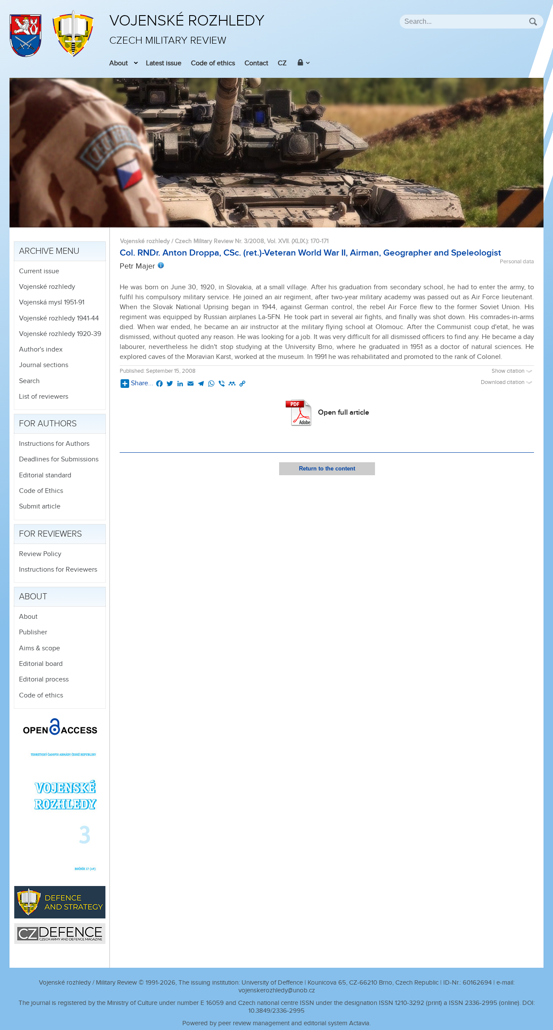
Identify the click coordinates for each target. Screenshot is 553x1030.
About (118, 63)
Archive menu (49, 251)
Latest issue (163, 63)
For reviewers (50, 534)
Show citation (509, 371)
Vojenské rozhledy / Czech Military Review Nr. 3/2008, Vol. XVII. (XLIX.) (214, 241)
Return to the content (327, 468)
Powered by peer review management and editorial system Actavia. (276, 1023)
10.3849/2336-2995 (276, 1010)
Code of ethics (213, 63)
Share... (142, 383)
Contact (256, 63)
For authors (48, 424)
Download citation (503, 382)
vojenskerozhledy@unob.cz (276, 990)
